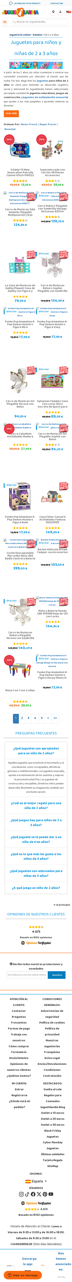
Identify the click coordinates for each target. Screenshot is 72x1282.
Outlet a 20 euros (52, 1119)
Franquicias (52, 1052)
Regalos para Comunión (52, 1099)
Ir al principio (62, 905)
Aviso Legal (52, 1058)
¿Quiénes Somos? (19, 1076)
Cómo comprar (19, 1047)
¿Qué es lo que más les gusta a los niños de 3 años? (36, 857)
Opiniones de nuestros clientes (19, 1067)
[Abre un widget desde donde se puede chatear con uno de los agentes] (23, 1275)
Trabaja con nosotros (19, 1038)
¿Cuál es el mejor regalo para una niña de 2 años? (36, 806)
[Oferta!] (52, 265)
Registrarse (19, 1096)
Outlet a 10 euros (52, 1113)
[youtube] (51, 1194)
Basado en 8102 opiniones (36, 934)
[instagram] (22, 1194)
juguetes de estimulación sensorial (45, 97)
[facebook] (33, 1194)
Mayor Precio (48, 124)
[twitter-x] (39, 1194)
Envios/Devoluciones (52, 1064)
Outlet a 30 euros (52, 1125)
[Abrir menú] (5, 22)
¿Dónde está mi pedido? (19, 1104)
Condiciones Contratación (52, 1073)
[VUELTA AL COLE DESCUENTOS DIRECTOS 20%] (52, 150)
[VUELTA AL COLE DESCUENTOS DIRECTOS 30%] (20, 150)
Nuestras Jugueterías (52, 1044)
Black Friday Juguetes (52, 1134)
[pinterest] (45, 1194)
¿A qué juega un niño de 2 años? (36, 888)
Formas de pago (19, 1029)
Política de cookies (52, 1023)
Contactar (19, 1011)
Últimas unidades (52, 1155)
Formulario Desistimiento (18, 1055)
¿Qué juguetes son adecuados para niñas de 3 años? (36, 874)
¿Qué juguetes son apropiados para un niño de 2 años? (36, 751)
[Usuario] (60, 12)
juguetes (43, 81)
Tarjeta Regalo (53, 1161)
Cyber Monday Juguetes (53, 1146)
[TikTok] (27, 1194)
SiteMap (52, 1166)
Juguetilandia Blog (52, 1107)
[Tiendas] (53, 12)
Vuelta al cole (53, 1090)
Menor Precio (29, 124)
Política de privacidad (52, 1032)
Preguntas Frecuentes (19, 1020)
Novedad (10, 129)
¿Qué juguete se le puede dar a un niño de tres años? (36, 840)
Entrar (19, 1090)
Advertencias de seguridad (52, 1014)
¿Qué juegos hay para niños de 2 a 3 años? (36, 823)
